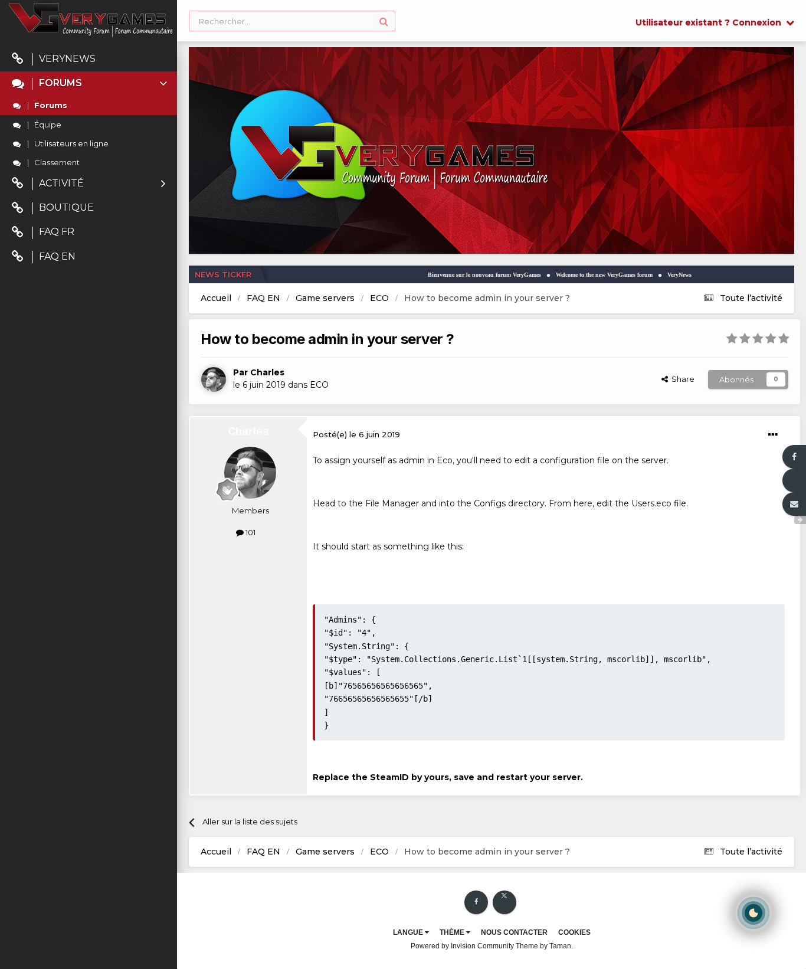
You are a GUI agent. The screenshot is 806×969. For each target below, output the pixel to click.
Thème (453, 932)
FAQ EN (57, 256)
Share (681, 379)
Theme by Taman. (544, 946)
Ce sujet (209, 21)
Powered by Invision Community (462, 946)
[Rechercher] (384, 21)
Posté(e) (356, 434)
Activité (61, 183)
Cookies (574, 932)
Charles (267, 372)
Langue (409, 932)
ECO (319, 384)
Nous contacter (514, 932)
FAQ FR (56, 231)
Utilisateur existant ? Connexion (710, 22)
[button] (753, 150)
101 (249, 532)
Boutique (66, 207)
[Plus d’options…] (773, 435)
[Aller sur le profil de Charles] (214, 379)
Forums (60, 83)
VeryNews (67, 58)
